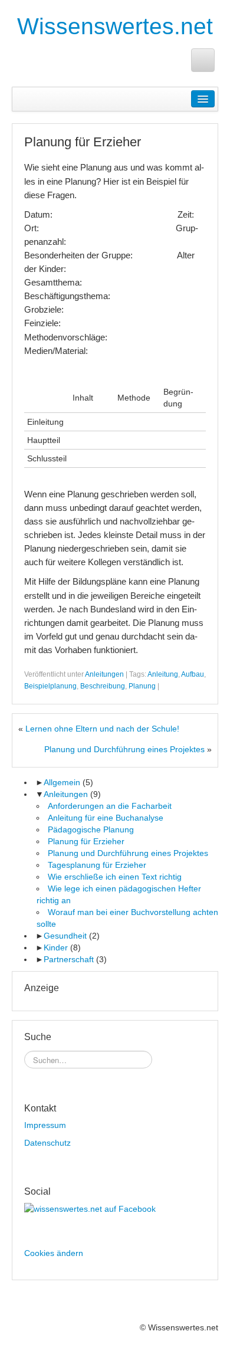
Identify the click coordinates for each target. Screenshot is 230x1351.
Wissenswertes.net (115, 26)
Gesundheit (65, 935)
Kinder (56, 947)
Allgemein (62, 782)
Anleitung (162, 674)
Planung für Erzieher (86, 841)
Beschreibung (102, 686)
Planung (142, 686)
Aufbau (192, 674)
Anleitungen (104, 674)
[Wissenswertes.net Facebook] (203, 60)
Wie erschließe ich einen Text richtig (115, 876)
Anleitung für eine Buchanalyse (105, 817)
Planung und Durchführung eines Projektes (124, 749)
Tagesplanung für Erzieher (97, 865)
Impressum (45, 1125)
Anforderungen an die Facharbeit (110, 806)
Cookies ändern (53, 1253)
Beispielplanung (50, 686)
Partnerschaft (69, 959)
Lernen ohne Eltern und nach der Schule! (102, 728)
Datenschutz (47, 1142)
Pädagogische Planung (91, 829)
